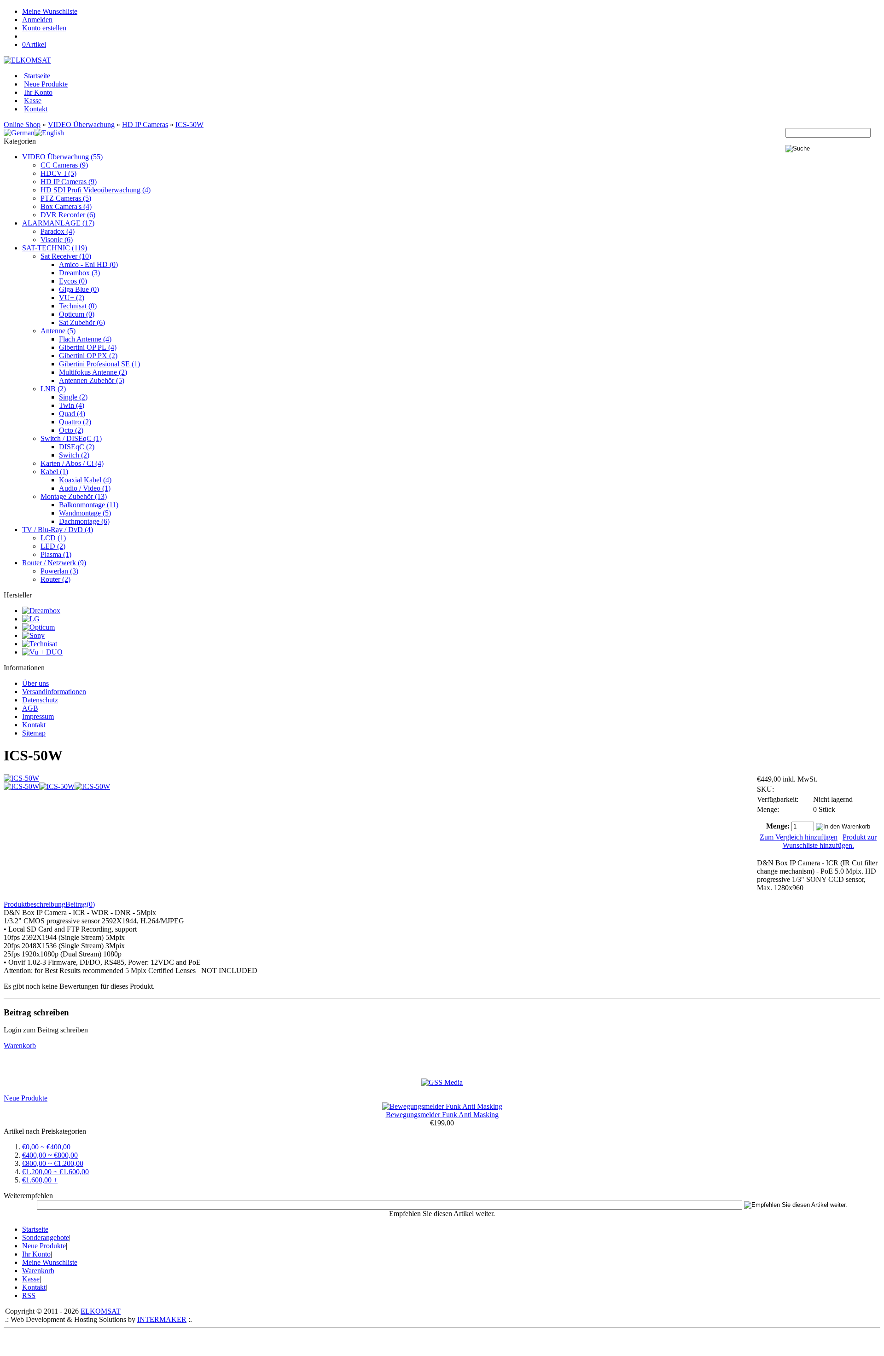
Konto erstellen (44, 28)
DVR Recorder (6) (68, 215)
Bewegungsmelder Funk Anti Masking (442, 1114)
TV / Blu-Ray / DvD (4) (57, 529)
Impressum (38, 716)
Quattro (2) (75, 422)
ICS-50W (189, 124)
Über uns (35, 683)
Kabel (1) (54, 471)
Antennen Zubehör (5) (91, 380)
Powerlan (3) (59, 571)
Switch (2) (74, 455)
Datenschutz (40, 700)
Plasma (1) (56, 554)
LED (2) (53, 546)
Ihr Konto (38, 92)
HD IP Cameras (145, 124)
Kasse (32, 100)
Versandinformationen (54, 691)
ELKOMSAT (101, 1311)
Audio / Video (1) (84, 488)
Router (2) (55, 579)
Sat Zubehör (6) (82, 322)
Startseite (37, 76)
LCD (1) (53, 538)
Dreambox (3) (79, 273)
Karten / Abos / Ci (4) (72, 463)
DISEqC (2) (76, 447)
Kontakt (35, 109)
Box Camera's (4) (66, 206)
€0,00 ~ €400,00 (46, 1147)
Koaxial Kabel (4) (85, 480)
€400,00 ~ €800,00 (50, 1155)
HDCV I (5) (58, 173)
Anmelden (37, 19)
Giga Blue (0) (79, 289)
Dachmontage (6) (84, 521)
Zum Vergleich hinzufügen (798, 837)
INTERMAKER (161, 1319)
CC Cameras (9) (64, 165)
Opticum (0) (76, 314)
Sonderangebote (45, 1237)
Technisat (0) (78, 306)
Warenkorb (20, 1045)
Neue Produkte (46, 84)
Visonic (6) (57, 239)
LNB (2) (53, 389)
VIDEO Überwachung (81, 124)
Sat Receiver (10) (66, 256)
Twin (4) (71, 405)
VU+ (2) (71, 297)
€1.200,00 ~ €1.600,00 (55, 1172)
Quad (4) (72, 413)
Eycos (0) (73, 281)
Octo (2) (71, 430)
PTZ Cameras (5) (66, 198)
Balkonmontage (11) (88, 505)
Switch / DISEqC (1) (71, 438)
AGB (30, 708)
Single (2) (73, 397)
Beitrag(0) (80, 904)
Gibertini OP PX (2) (88, 355)
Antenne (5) (58, 331)
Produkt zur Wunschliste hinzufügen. (830, 841)
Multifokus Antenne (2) (93, 372)
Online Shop (22, 124)
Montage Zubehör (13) (74, 496)
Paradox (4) (58, 231)
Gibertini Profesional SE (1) (99, 364)
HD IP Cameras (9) (69, 181)
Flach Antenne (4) (85, 339)
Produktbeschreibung (34, 904)
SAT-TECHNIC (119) (54, 248)
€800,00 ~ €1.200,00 (52, 1163)
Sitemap (34, 733)
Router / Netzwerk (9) (54, 563)
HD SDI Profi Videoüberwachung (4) (96, 190)
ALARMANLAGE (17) (58, 223)
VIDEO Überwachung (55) (62, 157)
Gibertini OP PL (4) (87, 347)
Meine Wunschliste (49, 11)
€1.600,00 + (40, 1180)
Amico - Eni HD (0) (88, 264)
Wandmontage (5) (85, 513)
